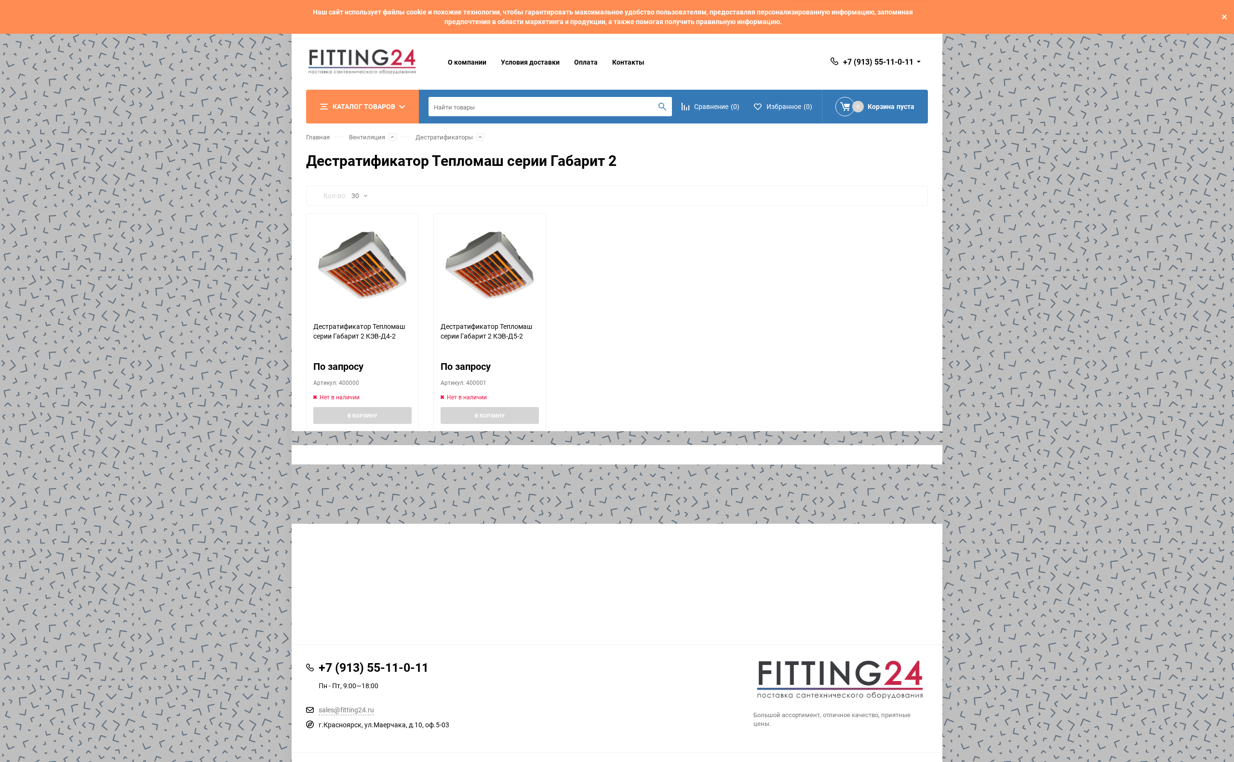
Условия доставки (530, 62)
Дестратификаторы (444, 137)
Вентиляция (367, 137)
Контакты (628, 62)
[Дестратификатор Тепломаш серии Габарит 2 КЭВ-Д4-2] (362, 267)
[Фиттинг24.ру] (840, 680)
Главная (318, 137)
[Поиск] (662, 106)
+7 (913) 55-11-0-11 (878, 61)
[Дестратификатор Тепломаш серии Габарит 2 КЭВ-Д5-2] (490, 267)
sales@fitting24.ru (346, 709)
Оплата (586, 62)
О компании (467, 62)
